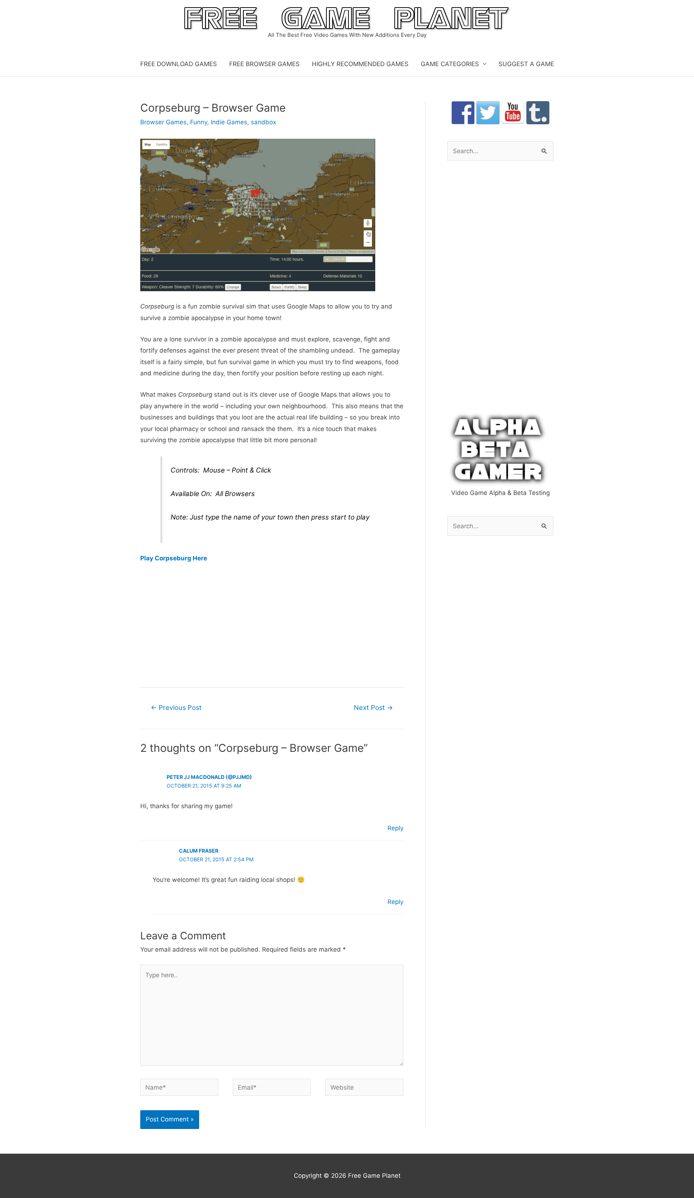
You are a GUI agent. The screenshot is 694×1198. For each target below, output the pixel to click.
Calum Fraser (198, 851)
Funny (198, 122)
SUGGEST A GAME (526, 64)
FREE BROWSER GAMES (264, 64)
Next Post (373, 707)
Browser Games (163, 122)
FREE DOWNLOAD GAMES (178, 64)
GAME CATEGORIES (450, 64)
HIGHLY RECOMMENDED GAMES (360, 64)
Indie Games (229, 122)
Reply (395, 828)
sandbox (263, 122)
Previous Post (176, 707)
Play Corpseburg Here (173, 558)
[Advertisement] (271, 624)
